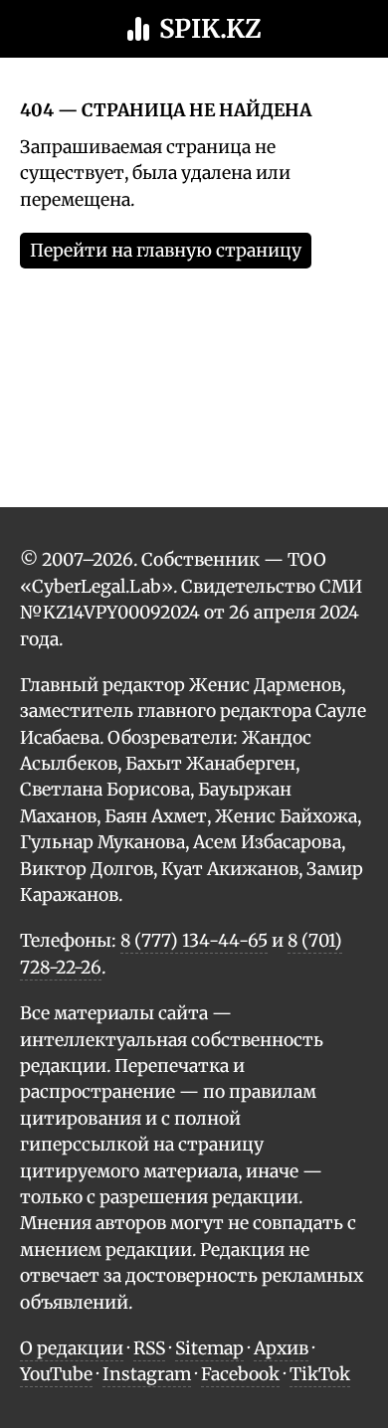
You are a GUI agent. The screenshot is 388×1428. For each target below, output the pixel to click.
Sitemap (209, 1348)
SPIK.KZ (210, 29)
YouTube (56, 1374)
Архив (281, 1348)
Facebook (240, 1374)
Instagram (146, 1374)
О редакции (71, 1348)
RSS (149, 1348)
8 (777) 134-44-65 (194, 941)
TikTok (320, 1374)
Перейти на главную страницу (165, 251)
